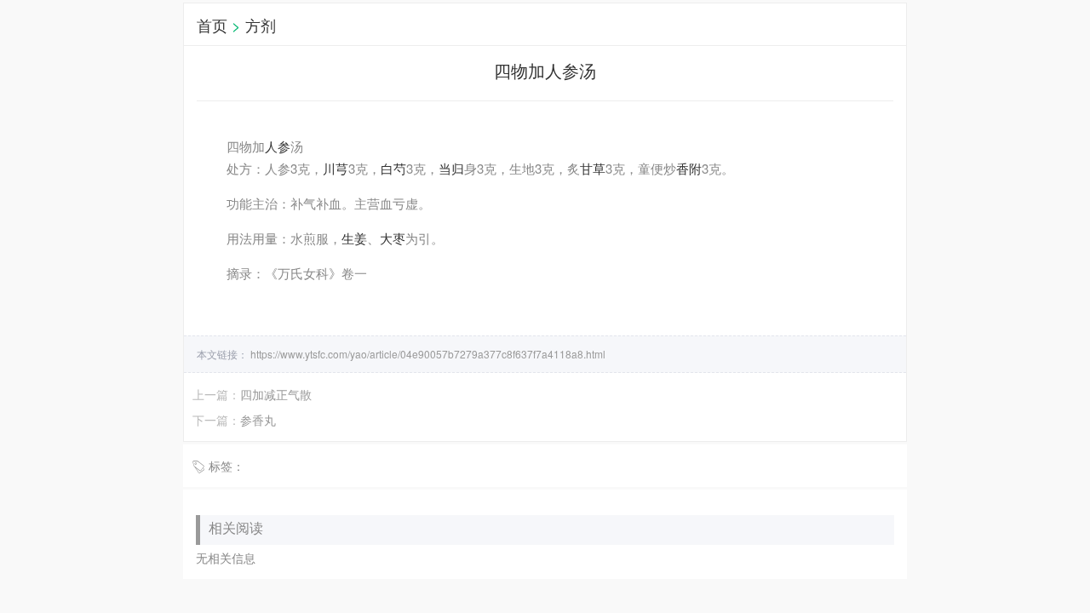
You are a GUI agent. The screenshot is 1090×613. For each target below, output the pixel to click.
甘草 (592, 168)
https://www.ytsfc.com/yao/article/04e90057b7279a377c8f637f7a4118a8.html (426, 354)
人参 (277, 146)
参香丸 (258, 419)
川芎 (335, 168)
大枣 (392, 238)
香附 (689, 168)
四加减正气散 (276, 394)
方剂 (260, 25)
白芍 (393, 168)
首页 (212, 25)
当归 (451, 168)
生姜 (354, 238)
